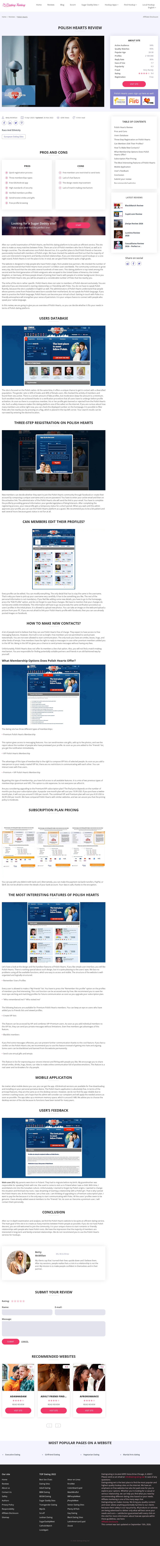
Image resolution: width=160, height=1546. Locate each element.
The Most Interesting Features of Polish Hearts (134, 162)
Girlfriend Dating (52, 1454)
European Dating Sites (14, 136)
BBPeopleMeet (73, 1496)
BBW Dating (44, 1492)
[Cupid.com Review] (118, 214)
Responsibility (8, 1509)
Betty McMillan (40, 1253)
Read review (18, 1404)
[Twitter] (16, 123)
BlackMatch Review (134, 205)
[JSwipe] (118, 223)
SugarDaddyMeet (47, 1521)
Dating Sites (44, 1483)
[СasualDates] (118, 245)
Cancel (24, 1341)
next (58, 1425)
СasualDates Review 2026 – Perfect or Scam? (134, 246)
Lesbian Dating (45, 1517)
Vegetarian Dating (91, 1454)
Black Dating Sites (75, 1517)
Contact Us (7, 1492)
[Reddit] (127, 263)
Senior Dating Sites (75, 1504)
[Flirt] (134, 100)
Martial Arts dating (131, 1454)
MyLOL (42, 1509)
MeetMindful (73, 1492)
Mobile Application (122, 167)
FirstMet (71, 1483)
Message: (7, 1319)
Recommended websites (125, 183)
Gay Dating (72, 1513)
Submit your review (122, 179)
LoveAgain (43, 1530)
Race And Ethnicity (11, 130)
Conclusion (119, 175)
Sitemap (5, 1517)
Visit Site (134, 84)
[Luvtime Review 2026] (118, 234)
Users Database (121, 135)
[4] (20, 1301)
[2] (15, 1301)
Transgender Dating (48, 1504)
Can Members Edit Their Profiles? (128, 143)
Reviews (50, 4)
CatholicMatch (45, 1525)
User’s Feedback (121, 171)
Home (39, 4)
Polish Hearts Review (123, 127)
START (78, 225)
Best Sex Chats (45, 1479)
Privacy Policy (8, 1504)
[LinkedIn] (10, 123)
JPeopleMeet (72, 1500)
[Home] (13, 5)
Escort (73, 4)
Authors (5, 1500)
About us (6, 1488)
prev (49, 1425)
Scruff (42, 1513)
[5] (23, 1301)
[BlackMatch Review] (118, 206)
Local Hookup (149, 4)
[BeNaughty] (148, 100)
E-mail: (58, 1307)
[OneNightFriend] (119, 100)
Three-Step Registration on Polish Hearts (132, 139)
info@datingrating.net (135, 1477)
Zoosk (70, 1525)
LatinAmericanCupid (76, 1521)
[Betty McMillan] (19, 1262)
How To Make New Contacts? (127, 147)
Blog (62, 4)
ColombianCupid (74, 1488)
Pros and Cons (120, 131)
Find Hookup (129, 4)
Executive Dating (12, 1454)
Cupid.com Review (133, 214)
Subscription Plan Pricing (125, 158)
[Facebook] (4, 123)
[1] (12, 1301)
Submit (10, 1341)
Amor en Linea (73, 1479)
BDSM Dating (45, 1496)
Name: (5, 1307)
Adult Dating (44, 1488)
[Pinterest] (21, 123)
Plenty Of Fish (73, 1509)
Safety (4, 1496)
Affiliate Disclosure (10, 1513)
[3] (18, 1301)
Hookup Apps (111, 4)
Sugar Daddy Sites (90, 4)
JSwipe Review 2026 (134, 223)
